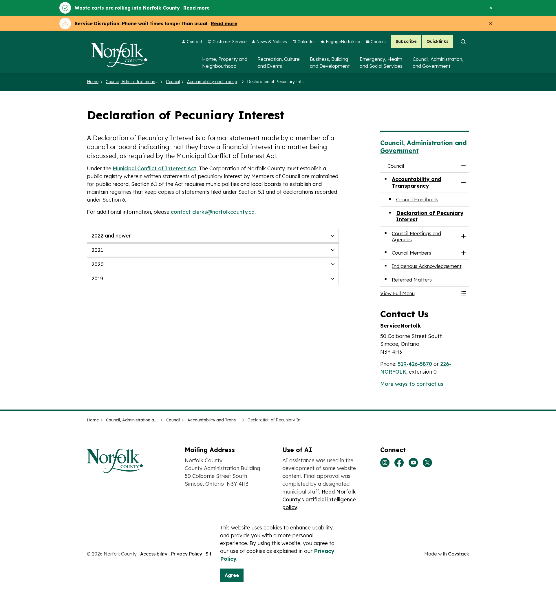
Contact (194, 41)
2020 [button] (98, 264)
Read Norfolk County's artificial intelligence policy (319, 499)
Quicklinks (438, 41)
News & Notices (271, 41)
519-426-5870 (415, 364)
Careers (378, 41)
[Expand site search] (463, 41)
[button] (419, 293)
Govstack (458, 554)
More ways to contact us (411, 384)
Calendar (306, 41)
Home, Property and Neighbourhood (224, 62)
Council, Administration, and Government (438, 62)
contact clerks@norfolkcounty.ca (213, 212)
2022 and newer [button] (111, 235)
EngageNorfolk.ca (343, 41)
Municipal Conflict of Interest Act (154, 168)
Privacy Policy (186, 554)
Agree (232, 575)
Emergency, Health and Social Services (381, 62)
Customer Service (229, 41)
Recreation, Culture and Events (278, 62)
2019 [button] (97, 278)
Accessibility (153, 554)
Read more (196, 8)
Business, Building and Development (330, 62)
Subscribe (406, 41)
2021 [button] (97, 250)
